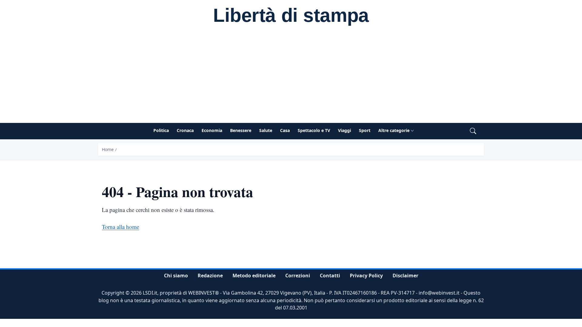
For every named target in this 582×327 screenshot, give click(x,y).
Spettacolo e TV (314, 130)
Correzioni (297, 275)
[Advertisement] (291, 77)
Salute (265, 130)
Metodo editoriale (254, 275)
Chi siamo (176, 275)
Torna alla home (120, 226)
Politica (161, 130)
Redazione (210, 275)
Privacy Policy (366, 275)
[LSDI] (291, 16)
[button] (473, 131)
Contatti (330, 275)
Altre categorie (394, 130)
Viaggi (344, 130)
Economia (212, 130)
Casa (285, 130)
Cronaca (185, 130)
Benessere (240, 130)
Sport (364, 130)
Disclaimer (405, 275)
